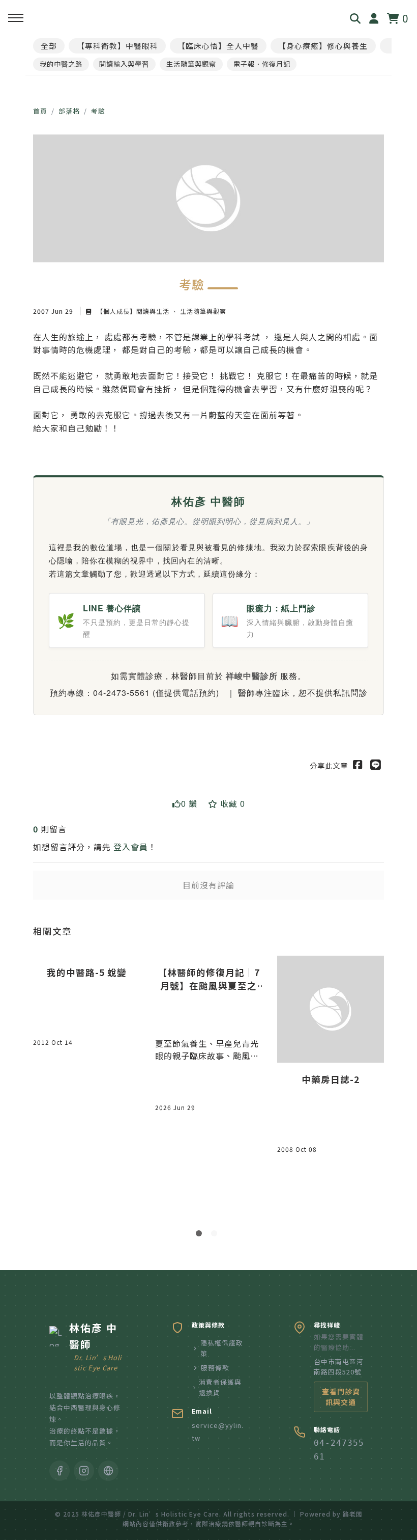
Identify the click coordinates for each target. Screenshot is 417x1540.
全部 (49, 45)
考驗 (98, 111)
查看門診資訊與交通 (341, 1396)
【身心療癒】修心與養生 (323, 45)
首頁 (40, 111)
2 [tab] (216, 1235)
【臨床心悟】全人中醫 (218, 45)
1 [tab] (201, 1235)
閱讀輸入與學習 (124, 64)
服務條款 (215, 1367)
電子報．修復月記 (261, 64)
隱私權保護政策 (221, 1348)
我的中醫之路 (61, 64)
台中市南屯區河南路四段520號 (339, 1366)
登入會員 (130, 847)
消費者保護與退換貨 (220, 1387)
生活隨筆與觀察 (191, 64)
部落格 (69, 111)
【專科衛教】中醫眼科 (117, 45)
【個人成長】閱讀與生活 (133, 311)
